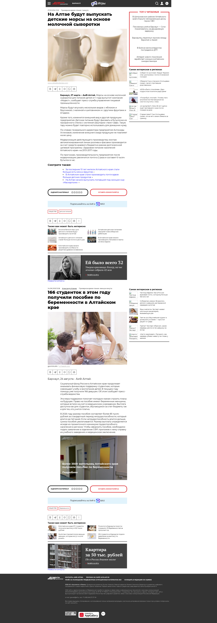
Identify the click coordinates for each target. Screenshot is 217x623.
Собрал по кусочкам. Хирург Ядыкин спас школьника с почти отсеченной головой (154, 75)
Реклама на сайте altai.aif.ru (97, 577)
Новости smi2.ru (56, 281)
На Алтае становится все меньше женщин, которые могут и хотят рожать (72, 536)
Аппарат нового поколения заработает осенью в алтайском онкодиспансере (149, 59)
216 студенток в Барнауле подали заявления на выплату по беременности (111, 536)
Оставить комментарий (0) (108, 192)
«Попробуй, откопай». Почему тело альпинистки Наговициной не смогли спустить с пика (154, 100)
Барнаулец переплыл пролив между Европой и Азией (149, 39)
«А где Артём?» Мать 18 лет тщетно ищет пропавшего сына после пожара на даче (153, 108)
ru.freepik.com (64, 366)
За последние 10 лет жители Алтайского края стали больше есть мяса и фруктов (91, 170)
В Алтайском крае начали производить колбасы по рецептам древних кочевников (71, 248)
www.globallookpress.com (58, 83)
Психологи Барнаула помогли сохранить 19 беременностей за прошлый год (110, 528)
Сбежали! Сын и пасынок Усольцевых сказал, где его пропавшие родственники (154, 83)
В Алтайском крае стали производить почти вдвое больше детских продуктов (91, 175)
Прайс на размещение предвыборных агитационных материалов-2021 (93, 580)
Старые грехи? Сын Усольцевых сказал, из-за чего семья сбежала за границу (154, 116)
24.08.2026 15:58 (54, 288)
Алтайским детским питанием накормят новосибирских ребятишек (110, 232)
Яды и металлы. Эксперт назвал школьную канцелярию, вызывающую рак (152, 311)
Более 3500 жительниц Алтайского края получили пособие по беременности (90, 465)
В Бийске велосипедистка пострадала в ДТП (149, 49)
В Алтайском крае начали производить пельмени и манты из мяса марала (110, 240)
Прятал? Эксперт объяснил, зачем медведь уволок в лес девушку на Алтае (153, 328)
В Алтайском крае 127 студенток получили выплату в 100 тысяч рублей (71, 528)
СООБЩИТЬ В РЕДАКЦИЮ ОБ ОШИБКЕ (138, 580)
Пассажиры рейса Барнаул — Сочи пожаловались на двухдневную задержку (149, 29)
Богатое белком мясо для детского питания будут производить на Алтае (69, 232)
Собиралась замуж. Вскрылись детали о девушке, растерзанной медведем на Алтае (153, 303)
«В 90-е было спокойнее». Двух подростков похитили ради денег (153, 90)
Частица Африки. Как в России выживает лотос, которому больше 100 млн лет (154, 295)
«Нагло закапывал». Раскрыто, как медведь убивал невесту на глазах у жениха (154, 336)
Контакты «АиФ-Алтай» (74, 577)
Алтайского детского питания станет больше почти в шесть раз (72, 239)
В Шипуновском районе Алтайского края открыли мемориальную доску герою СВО (149, 19)
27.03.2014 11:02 (53, 10)
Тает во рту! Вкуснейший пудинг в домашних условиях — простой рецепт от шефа (153, 320)
